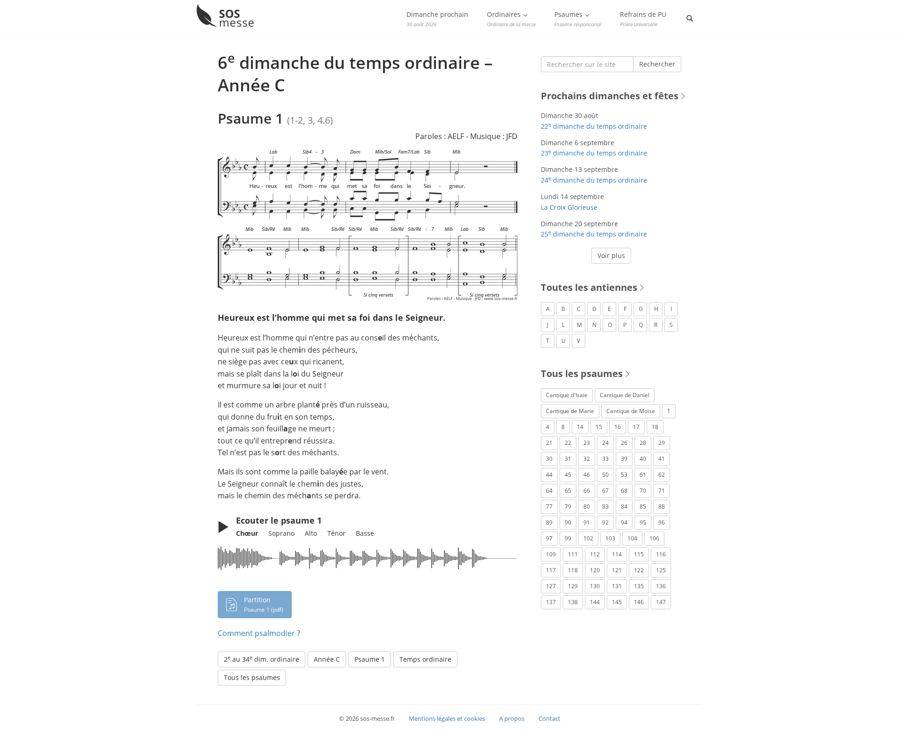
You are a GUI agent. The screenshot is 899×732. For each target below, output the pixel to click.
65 (568, 491)
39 (624, 459)
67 (605, 491)
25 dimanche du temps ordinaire (594, 233)
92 (605, 522)
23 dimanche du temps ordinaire (594, 152)
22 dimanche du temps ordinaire (594, 126)
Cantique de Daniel (624, 395)
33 (605, 459)
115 (639, 554)
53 (624, 475)
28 (643, 443)
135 (639, 586)
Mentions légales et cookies (447, 718)
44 (549, 475)
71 (661, 491)
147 (661, 602)
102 (588, 538)
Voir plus (611, 255)
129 (573, 586)
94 (624, 522)
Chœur (247, 533)
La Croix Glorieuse (569, 207)
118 (573, 570)
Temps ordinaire (425, 659)
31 (568, 459)
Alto (311, 533)
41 (661, 459)
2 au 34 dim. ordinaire (261, 659)
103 (610, 538)
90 (568, 522)
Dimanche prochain (437, 19)
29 (661, 443)
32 (586, 459)
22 (568, 443)
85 (643, 506)
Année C (327, 659)
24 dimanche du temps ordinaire (594, 180)
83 (605, 506)
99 (568, 538)
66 (586, 491)
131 (617, 586)
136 (661, 586)
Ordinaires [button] (511, 19)
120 (595, 570)
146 (639, 602)
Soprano (281, 533)
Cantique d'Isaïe (567, 395)
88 (661, 506)
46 (586, 475)
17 (636, 427)
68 (624, 491)
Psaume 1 (369, 659)
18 (655, 427)
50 (605, 475)
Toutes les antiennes (589, 287)
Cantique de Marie (570, 411)
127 (551, 586)
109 (551, 554)
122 (639, 570)
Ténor (336, 533)
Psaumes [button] (577, 19)
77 (549, 506)
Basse (365, 533)
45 (568, 475)
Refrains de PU (643, 19)
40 (643, 459)
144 (595, 602)
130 (595, 586)
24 (605, 443)
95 (643, 522)
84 (624, 506)
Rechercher (657, 63)
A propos (511, 718)
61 (643, 475)
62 (661, 475)
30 (549, 459)
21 (549, 443)
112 (595, 554)
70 (643, 491)
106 (654, 538)
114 (617, 554)
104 (632, 538)
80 (586, 506)
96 (661, 522)
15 (599, 427)
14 (580, 427)
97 (549, 538)
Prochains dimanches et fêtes (609, 95)
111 (573, 554)
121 (617, 570)
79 (568, 506)
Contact (549, 718)
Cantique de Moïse (630, 411)
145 (617, 602)
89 (549, 522)
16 (617, 427)
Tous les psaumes (252, 677)
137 (551, 602)
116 (661, 554)
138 (573, 602)
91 (586, 522)
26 (624, 443)
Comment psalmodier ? (259, 633)
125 (661, 570)
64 (549, 491)
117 (551, 570)
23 (586, 443)
